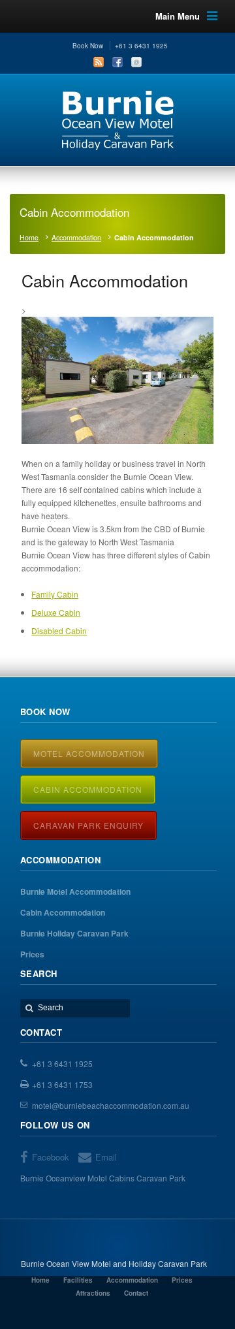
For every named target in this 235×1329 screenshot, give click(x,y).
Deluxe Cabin (55, 612)
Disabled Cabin (59, 630)
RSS (98, 62)
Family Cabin (54, 594)
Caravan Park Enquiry (88, 825)
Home (29, 237)
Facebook (117, 62)
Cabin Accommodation (87, 789)
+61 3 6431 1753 (62, 1084)
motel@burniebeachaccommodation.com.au (110, 1105)
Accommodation (76, 237)
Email (136, 62)
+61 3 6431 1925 (62, 1063)
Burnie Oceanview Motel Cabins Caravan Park (102, 1177)
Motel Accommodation (89, 753)
